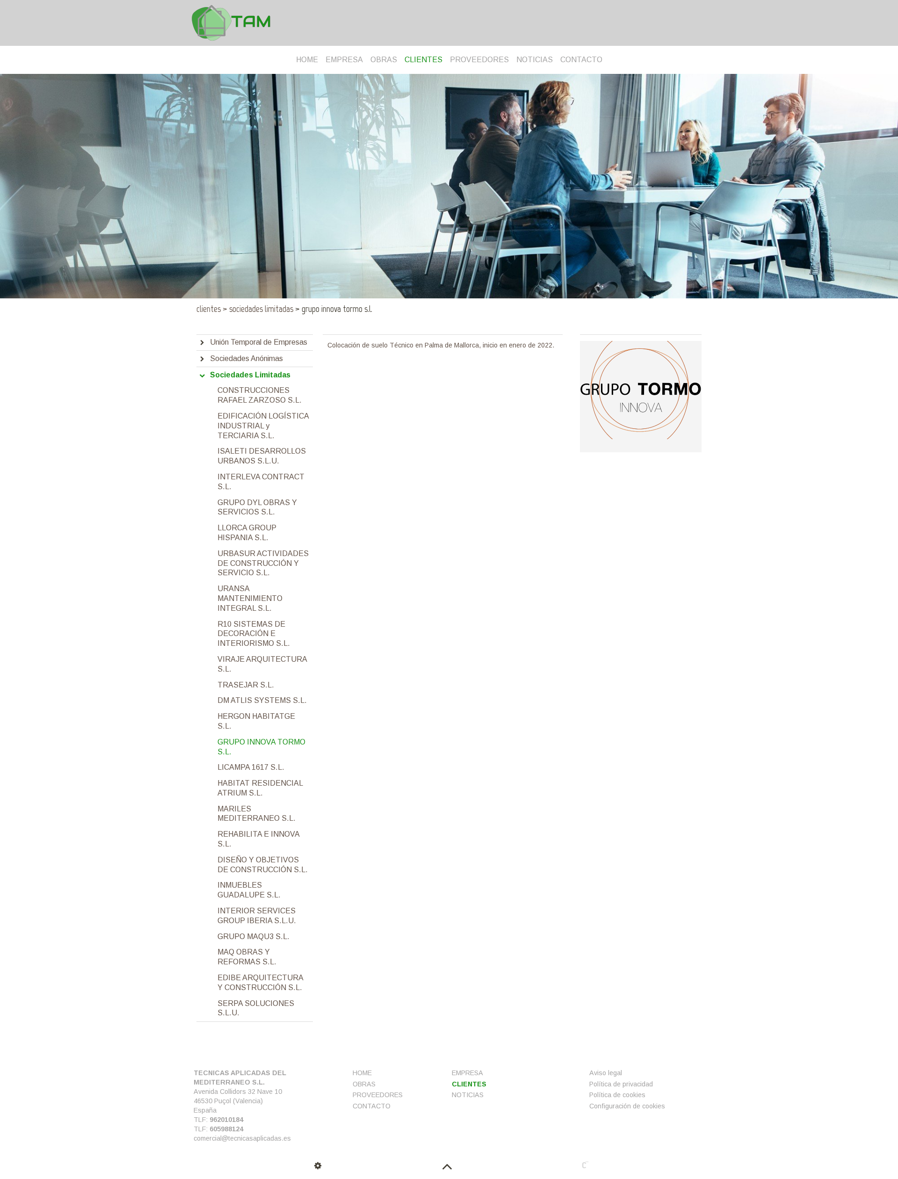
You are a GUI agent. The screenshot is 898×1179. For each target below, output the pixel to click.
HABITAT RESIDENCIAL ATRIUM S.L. (260, 788)
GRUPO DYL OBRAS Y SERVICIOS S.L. (257, 507)
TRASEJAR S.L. (245, 685)
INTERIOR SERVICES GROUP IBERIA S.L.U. (256, 916)
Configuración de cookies (627, 1106)
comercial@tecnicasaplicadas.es (242, 1138)
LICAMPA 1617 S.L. (250, 767)
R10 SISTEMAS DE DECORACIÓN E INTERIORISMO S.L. (253, 634)
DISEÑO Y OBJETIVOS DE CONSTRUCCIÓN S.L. (262, 865)
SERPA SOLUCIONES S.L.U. (255, 1008)
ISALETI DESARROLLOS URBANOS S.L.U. (261, 456)
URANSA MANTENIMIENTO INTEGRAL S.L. (249, 598)
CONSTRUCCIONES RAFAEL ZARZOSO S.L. (259, 395)
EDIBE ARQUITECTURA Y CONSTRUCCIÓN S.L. (260, 982)
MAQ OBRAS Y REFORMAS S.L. (246, 957)
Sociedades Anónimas (246, 358)
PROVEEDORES (479, 60)
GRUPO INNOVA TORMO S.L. (261, 747)
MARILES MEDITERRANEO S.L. (256, 814)
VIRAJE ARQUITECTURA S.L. (262, 664)
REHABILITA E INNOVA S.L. (258, 839)
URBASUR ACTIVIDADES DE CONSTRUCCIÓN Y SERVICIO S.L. (263, 563)
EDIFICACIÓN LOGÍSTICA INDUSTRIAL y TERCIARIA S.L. (263, 426)
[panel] (319, 1166)
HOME (307, 60)
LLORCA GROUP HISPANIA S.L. (246, 533)
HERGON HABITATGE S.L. (256, 721)
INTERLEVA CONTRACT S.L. (260, 482)
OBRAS (383, 60)
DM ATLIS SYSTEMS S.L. (262, 700)
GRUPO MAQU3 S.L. (253, 936)
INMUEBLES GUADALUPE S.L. (249, 890)
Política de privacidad (621, 1084)
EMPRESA (344, 60)
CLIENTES (423, 60)
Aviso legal (605, 1073)
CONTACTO (581, 60)
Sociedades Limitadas (258, 308)
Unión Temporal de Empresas (258, 342)
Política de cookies (617, 1095)
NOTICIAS (534, 60)
